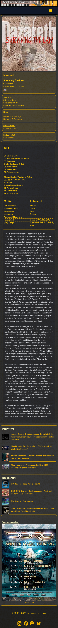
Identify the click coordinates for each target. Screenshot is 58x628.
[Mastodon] (32, 623)
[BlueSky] (39, 623)
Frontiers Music (10, 128)
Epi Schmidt (8, 138)
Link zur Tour (29, 603)
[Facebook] (26, 623)
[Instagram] (19, 623)
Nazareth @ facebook (12, 119)
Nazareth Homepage (12, 116)
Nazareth (8, 75)
